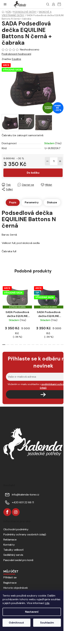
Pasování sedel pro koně (18, 560)
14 (62, 344)
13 (58, 344)
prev (3, 298)
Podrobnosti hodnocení (16, 54)
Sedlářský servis (13, 555)
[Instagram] (16, 512)
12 (53, 344)
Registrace (10, 582)
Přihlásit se (10, 577)
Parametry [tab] (32, 202)
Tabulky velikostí (13, 550)
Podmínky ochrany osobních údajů (24, 534)
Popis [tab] (12, 202)
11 (49, 344)
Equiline (16, 59)
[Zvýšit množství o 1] (60, 161)
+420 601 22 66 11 (23, 502)
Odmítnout (16, 622)
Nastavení (31, 612)
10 (45, 344)
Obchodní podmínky (15, 529)
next (62, 298)
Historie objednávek (15, 588)
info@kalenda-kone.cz (25, 494)
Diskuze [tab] (52, 202)
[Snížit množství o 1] (47, 161)
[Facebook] (7, 512)
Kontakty (9, 544)
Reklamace (10, 539)
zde (47, 603)
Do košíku (33, 172)
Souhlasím (47, 622)
